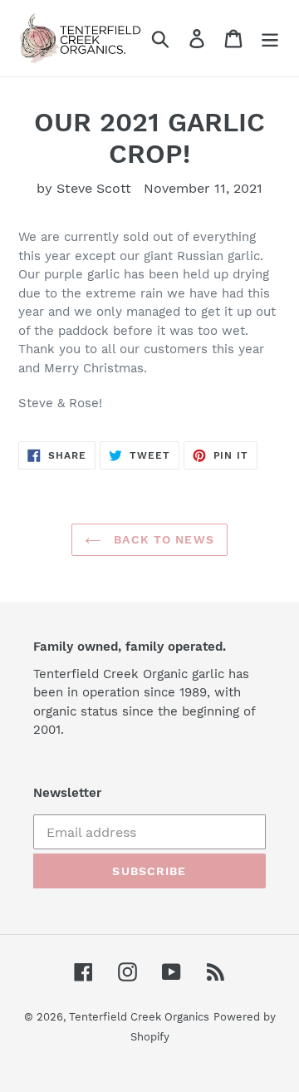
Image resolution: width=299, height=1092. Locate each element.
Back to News (162, 539)
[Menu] (270, 38)
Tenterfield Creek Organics (139, 1017)
